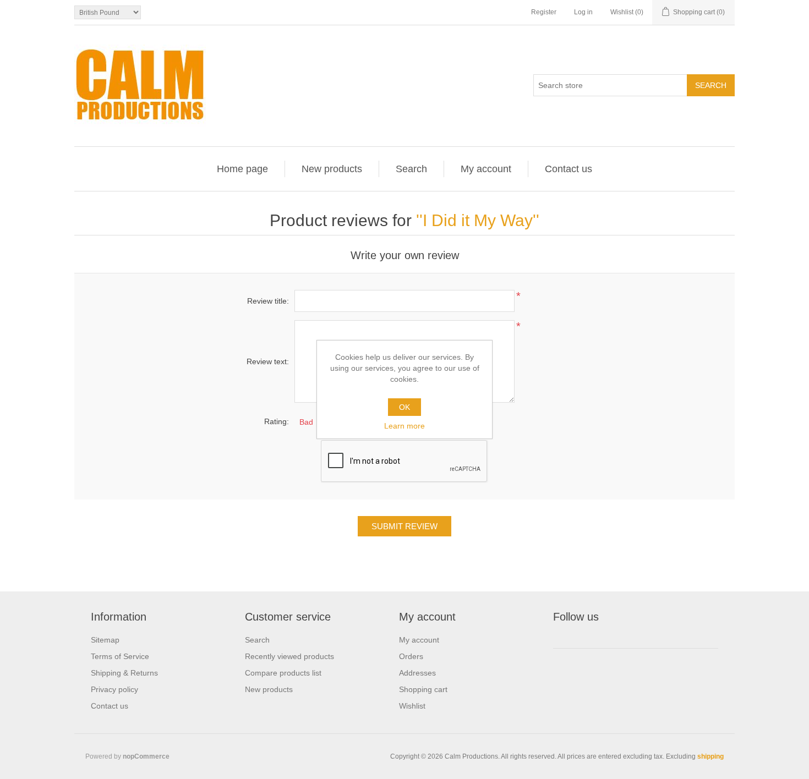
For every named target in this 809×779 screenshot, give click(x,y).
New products (332, 168)
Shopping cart (423, 689)
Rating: (276, 421)
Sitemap (105, 639)
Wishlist (412, 705)
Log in (583, 12)
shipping (710, 756)
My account (486, 168)
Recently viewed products (289, 656)
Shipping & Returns (124, 672)
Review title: (268, 301)
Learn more (404, 425)
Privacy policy (114, 689)
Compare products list (283, 672)
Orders (411, 656)
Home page (242, 168)
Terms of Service (120, 656)
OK (404, 407)
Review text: (268, 361)
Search (411, 168)
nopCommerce (146, 756)
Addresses (417, 672)
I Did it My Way (478, 220)
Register (543, 12)
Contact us (568, 168)
